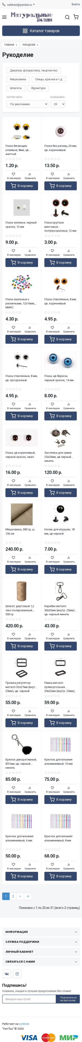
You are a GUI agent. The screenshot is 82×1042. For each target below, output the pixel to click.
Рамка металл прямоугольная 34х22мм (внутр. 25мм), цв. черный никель (59, 685)
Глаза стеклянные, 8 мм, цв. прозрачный (21, 378)
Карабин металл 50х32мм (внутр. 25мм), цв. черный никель (59, 608)
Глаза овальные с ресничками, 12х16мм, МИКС (20, 302)
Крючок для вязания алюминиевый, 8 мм (58, 838)
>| (28, 896)
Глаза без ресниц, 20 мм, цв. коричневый (60, 148)
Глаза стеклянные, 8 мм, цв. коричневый (60, 301)
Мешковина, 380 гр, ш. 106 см (20, 531)
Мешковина (18, 79)
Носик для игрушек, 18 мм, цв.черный (59, 531)
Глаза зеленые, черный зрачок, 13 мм (21, 224)
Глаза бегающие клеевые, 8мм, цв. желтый (17, 148)
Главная (9, 45)
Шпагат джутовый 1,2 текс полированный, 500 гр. (19, 608)
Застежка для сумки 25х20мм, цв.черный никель (58, 455)
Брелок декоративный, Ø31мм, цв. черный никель (21, 762)
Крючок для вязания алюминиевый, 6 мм (19, 838)
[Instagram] (17, 973)
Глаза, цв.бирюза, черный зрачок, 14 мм (59, 378)
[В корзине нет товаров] (75, 17)
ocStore (24, 1023)
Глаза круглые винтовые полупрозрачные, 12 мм (60, 225)
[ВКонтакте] (6, 973)
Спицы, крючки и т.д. (49, 79)
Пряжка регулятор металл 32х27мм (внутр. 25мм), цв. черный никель (21, 685)
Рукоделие (29, 45)
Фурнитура (38, 88)
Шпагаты (16, 88)
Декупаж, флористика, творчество (34, 70)
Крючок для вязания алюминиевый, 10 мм (58, 761)
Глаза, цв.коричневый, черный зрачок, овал (20, 455)
